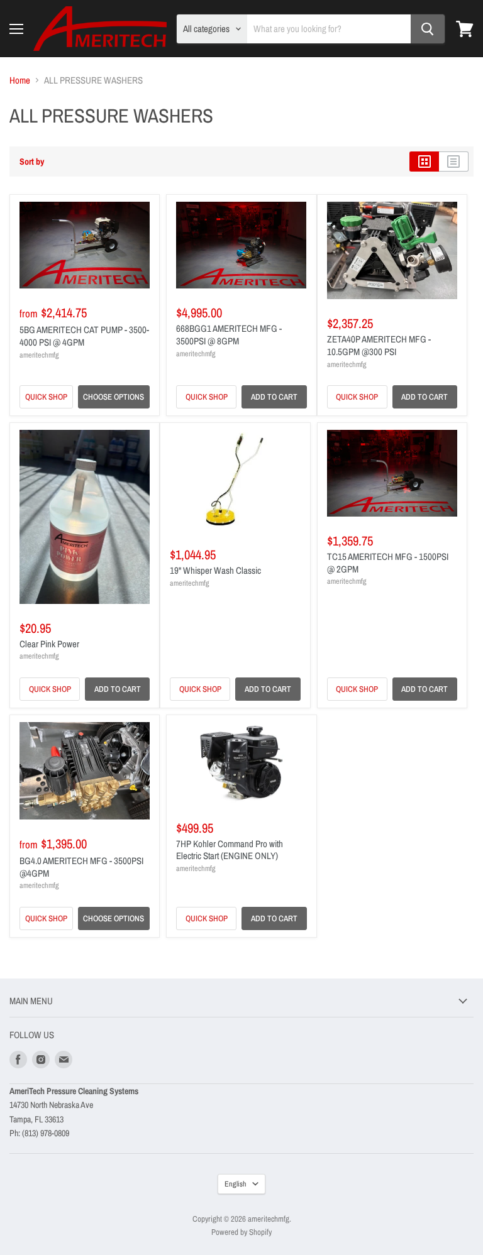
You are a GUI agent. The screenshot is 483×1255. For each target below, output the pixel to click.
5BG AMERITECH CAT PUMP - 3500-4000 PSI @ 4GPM (84, 336)
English (236, 1183)
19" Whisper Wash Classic (215, 570)
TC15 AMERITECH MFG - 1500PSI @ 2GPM (387, 563)
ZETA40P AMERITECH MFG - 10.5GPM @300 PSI (379, 345)
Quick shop (46, 396)
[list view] (454, 161)
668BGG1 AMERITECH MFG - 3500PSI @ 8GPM (229, 335)
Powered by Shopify (241, 1232)
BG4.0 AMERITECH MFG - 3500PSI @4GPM (81, 867)
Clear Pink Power (49, 643)
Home (19, 80)
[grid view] (424, 161)
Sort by (31, 161)
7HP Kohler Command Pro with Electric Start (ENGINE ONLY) (229, 850)
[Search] (428, 28)
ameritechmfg (39, 354)
